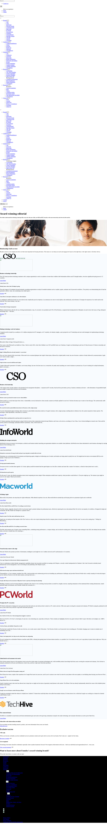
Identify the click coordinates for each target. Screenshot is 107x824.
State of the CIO (10, 76)
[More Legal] (7, 782)
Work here (8, 102)
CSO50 (8, 39)
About (4, 763)
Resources (5, 85)
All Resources (9, 188)
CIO (7, 22)
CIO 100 (8, 129)
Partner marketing (10, 63)
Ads (7, 53)
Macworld (8, 29)
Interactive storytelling (11, 60)
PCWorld (8, 30)
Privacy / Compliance (11, 104)
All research (9, 83)
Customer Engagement (12, 79)
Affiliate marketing (11, 66)
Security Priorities (10, 75)
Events (8, 62)
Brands (5, 20)
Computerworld (10, 27)
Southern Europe (10, 805)
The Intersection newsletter (13, 186)
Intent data (8, 58)
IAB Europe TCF (10, 791)
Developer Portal (10, 185)
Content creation (10, 65)
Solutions (5, 52)
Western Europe (10, 806)
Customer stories (10, 92)
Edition (4, 204)
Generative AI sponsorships (13, 774)
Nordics (8, 803)
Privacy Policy (6, 817)
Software (8, 49)
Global (5, 12)
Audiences (5, 42)
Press (7, 99)
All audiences (9, 50)
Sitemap (5, 769)
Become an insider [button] (5, 738)
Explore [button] (3, 293)
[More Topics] (7, 771)
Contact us (5, 3)
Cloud (7, 45)
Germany (8, 799)
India (7, 800)
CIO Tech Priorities (11, 72)
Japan (4, 10)
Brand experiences (10, 59)
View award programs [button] (6, 747)
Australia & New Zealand (12, 796)
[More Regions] (8, 793)
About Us (8, 106)
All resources (9, 96)
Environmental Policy (11, 786)
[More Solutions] (9, 52)
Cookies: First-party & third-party (14, 772)
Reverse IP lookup (10, 778)
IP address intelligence (11, 777)
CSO (7, 23)
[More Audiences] (9, 42)
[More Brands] (8, 20)
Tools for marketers (11, 88)
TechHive (8, 33)
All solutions (9, 67)
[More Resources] (9, 85)
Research (5, 69)
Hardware (8, 47)
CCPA (8, 790)
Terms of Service (10, 783)
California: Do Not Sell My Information (13, 822)
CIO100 (8, 37)
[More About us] (9, 98)
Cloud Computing (10, 73)
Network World (10, 26)
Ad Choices (6, 819)
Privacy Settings (7, 820)
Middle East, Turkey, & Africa (13, 802)
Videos (8, 91)
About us (5, 98)
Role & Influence (10, 80)
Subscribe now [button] (3, 726)
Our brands (6, 756)
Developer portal (10, 93)
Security (8, 46)
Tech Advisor (9, 32)
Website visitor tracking (12, 780)
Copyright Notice (10, 787)
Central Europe (10, 798)
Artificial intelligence (11, 43)
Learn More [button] (3, 280)
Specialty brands (10, 36)
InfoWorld (8, 25)
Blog (7, 89)
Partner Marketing (10, 82)
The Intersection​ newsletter (13, 95)
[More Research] (9, 69)
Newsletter (5, 765)
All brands (8, 40)
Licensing (8, 105)
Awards (8, 101)
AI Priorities (9, 71)
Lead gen (8, 56)
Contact (5, 199)
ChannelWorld (9, 34)
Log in (4, 201)
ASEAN (8, 795)
